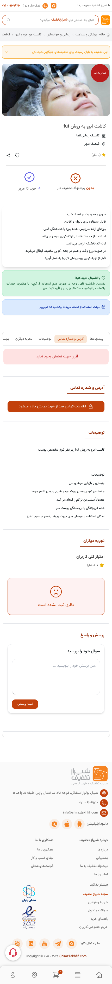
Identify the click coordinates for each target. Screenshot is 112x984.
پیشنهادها (96, 339)
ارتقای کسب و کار (42, 858)
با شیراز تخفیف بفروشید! (93, 5)
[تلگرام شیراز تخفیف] (58, 943)
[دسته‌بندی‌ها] (77, 975)
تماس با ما (101, 874)
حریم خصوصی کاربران (93, 927)
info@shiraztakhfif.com (80, 812)
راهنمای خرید (99, 919)
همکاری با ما (45, 849)
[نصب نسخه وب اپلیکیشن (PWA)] (54, 824)
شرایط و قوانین (98, 902)
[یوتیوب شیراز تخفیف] (44, 943)
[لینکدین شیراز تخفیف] (31, 943)
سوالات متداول (98, 910)
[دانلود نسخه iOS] (67, 824)
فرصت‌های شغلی (42, 866)
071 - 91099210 (11, 5)
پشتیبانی (102, 858)
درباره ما (103, 849)
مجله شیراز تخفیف (95, 894)
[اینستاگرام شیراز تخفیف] (71, 943)
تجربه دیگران (23, 339)
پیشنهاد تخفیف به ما (94, 866)
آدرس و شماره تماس (71, 339)
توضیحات (45, 339)
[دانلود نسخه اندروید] (79, 824)
